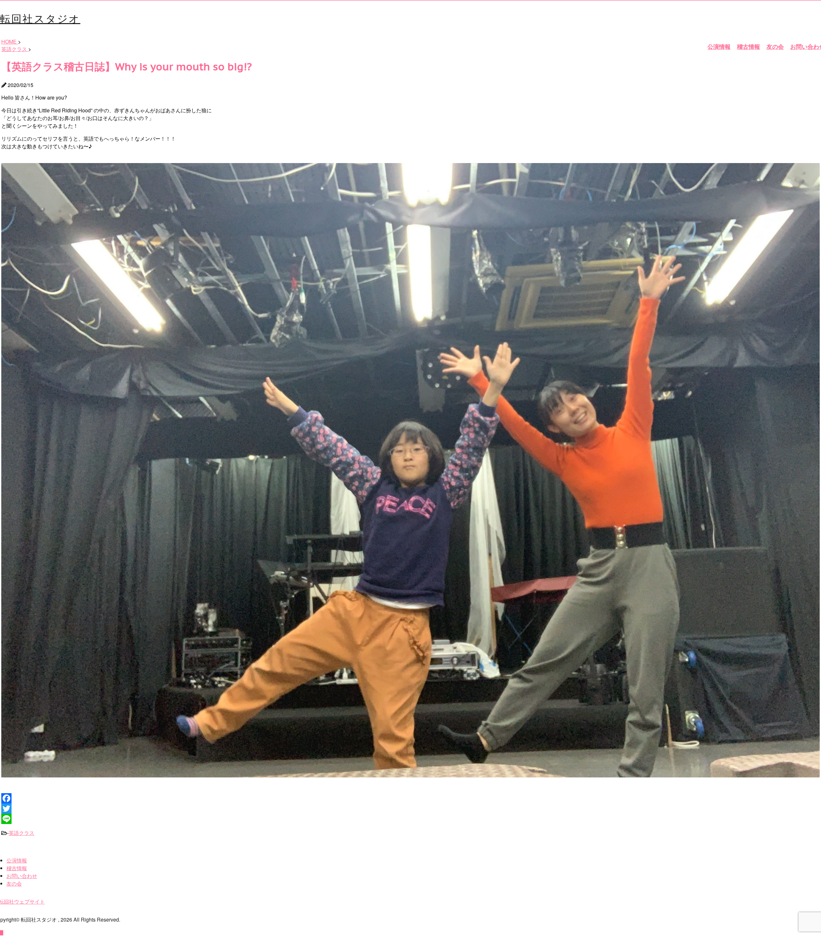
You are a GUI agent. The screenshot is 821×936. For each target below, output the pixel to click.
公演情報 (719, 46)
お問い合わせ (21, 876)
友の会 (775, 46)
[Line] (410, 819)
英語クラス (21, 832)
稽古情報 (748, 46)
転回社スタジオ (40, 18)
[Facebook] (410, 798)
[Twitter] (410, 808)
